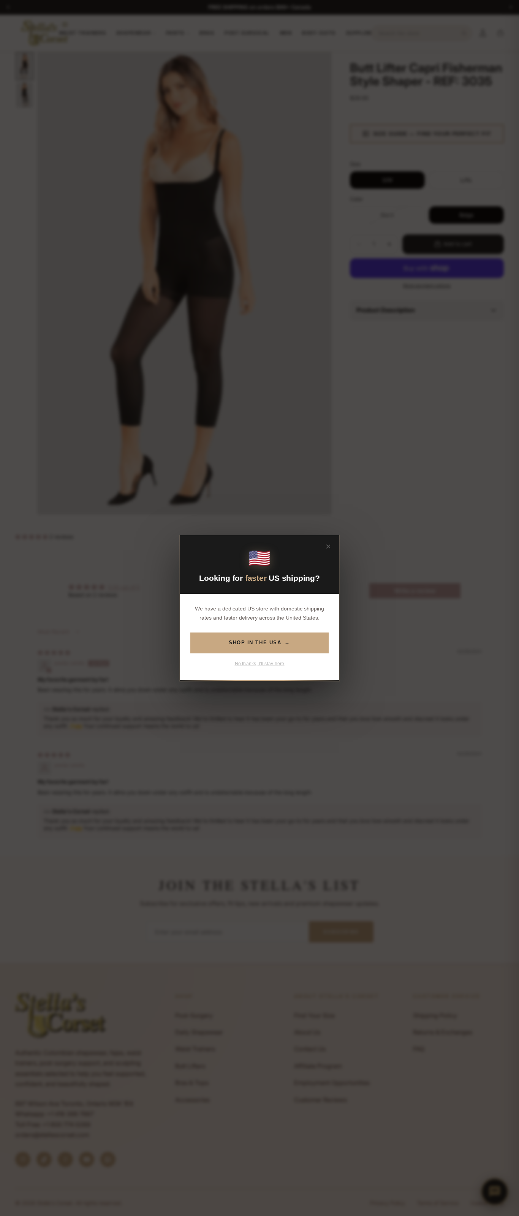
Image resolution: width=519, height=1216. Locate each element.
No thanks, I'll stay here (260, 663)
